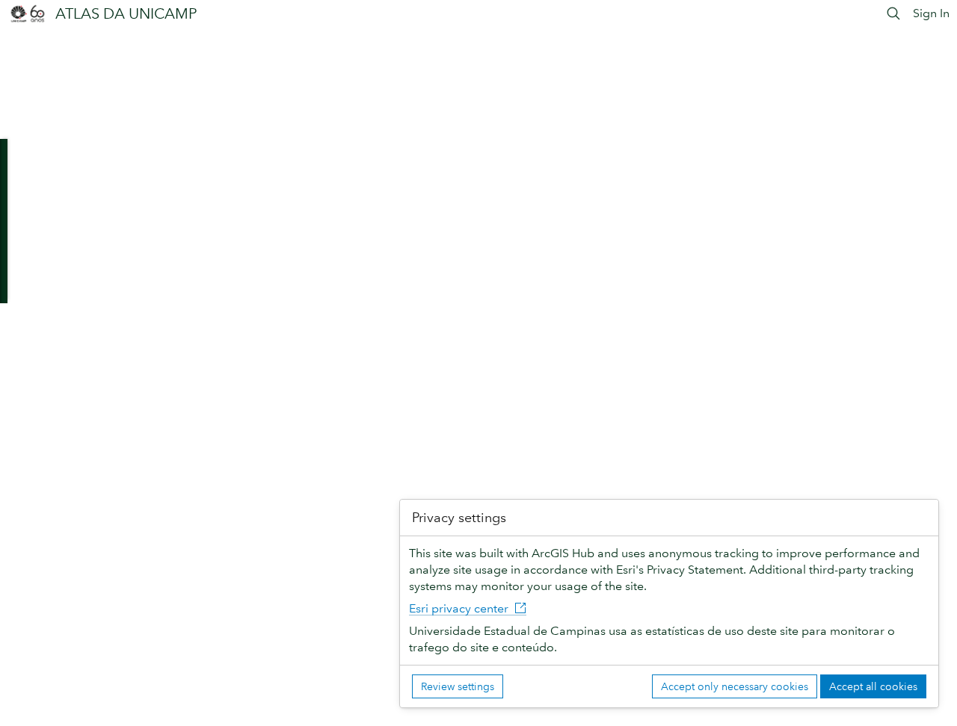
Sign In (931, 13)
